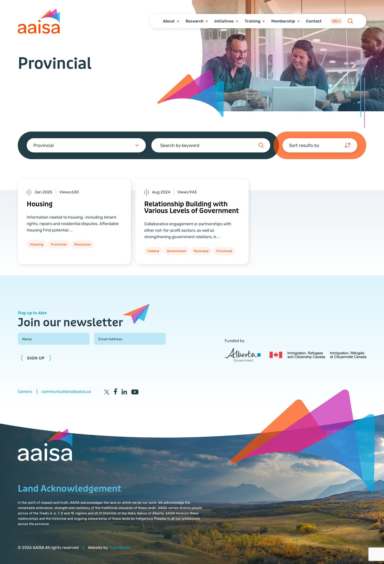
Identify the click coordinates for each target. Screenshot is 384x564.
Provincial (58, 244)
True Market (120, 547)
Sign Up (36, 358)
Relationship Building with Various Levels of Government (191, 207)
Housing (39, 204)
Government (176, 251)
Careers (25, 391)
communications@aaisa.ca (66, 391)
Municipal (201, 251)
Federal (153, 251)
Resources (82, 244)
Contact (314, 21)
